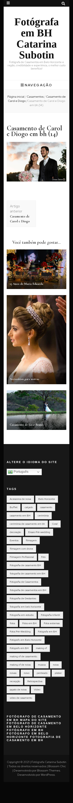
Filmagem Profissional (22, 557)
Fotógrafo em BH (19, 648)
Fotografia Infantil (50, 615)
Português (20, 471)
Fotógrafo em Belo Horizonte (26, 640)
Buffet (13, 507)
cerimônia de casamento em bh (27, 523)
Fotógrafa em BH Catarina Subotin (36, 38)
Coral (55, 523)
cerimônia (43, 515)
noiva (56, 664)
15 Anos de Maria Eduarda (26, 284)
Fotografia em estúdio (22, 615)
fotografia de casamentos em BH (28, 590)
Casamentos (35, 96)
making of (41, 648)
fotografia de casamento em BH (27, 573)
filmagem (31, 540)
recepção (15, 681)
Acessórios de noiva (20, 499)
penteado (42, 673)
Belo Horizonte (46, 499)
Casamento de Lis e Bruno (26, 424)
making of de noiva (20, 664)
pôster (58, 673)
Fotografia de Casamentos (24, 582)
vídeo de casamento (21, 698)
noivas (13, 673)
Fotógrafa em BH (47, 631)
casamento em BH (20, 515)
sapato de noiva (18, 689)
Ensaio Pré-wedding (39, 532)
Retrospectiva (34, 681)
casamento (46, 507)
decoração (15, 532)
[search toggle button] (63, 3)
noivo (26, 673)
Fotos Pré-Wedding (20, 631)
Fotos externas (52, 623)
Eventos (14, 540)
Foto (43, 557)
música (42, 664)
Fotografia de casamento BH (25, 565)
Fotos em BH (29, 623)
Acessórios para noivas (24, 379)
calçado (29, 507)
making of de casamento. (24, 656)
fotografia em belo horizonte (25, 606)
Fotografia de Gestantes (23, 598)
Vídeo (37, 689)
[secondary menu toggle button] (8, 3)
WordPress (48, 775)
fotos (12, 623)
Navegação (38, 85)
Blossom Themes (48, 770)
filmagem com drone (21, 548)
